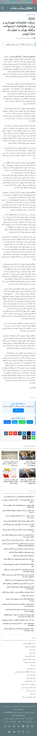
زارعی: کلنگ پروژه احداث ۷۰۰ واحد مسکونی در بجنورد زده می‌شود (10, 463)
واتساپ (22, 422)
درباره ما (7, 721)
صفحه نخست (29, 718)
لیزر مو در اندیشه (30, 690)
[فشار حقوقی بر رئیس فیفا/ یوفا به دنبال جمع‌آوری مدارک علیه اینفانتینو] (27, 473)
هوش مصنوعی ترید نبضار (28, 697)
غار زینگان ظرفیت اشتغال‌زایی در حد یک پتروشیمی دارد (29, 463)
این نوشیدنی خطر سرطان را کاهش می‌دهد (18, 406)
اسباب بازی (32, 649)
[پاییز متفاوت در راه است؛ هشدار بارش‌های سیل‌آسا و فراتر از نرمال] (10, 473)
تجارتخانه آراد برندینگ (29, 662)
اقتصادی (11, 718)
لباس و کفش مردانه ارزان (28, 687)
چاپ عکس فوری (31, 668)
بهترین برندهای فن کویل (29, 659)
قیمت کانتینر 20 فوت (29, 681)
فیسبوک (7, 422)
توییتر (14, 422)
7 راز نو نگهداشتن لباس (29, 643)
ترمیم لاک (32, 665)
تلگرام (30, 422)
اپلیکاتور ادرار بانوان (30, 646)
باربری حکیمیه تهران (30, 656)
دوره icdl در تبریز (30, 675)
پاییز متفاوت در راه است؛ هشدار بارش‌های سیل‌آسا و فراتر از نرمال (10, 481)
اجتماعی (28, 14)
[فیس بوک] (33, 433)
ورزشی (6, 718)
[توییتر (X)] (29, 433)
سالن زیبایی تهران (30, 678)
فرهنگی (20, 721)
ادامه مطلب (18, 410)
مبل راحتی (32, 694)
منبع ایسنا (32, 397)
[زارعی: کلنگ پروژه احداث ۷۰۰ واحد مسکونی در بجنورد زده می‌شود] (10, 455)
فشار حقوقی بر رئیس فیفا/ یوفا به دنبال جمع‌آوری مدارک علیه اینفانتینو (27, 481)
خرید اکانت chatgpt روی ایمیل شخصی (25, 671)
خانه (32, 14)
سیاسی (17, 718)
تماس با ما (13, 721)
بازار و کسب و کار (27, 721)
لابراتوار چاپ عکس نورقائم (28, 684)
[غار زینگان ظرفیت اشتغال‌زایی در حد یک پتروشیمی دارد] (27, 455)
